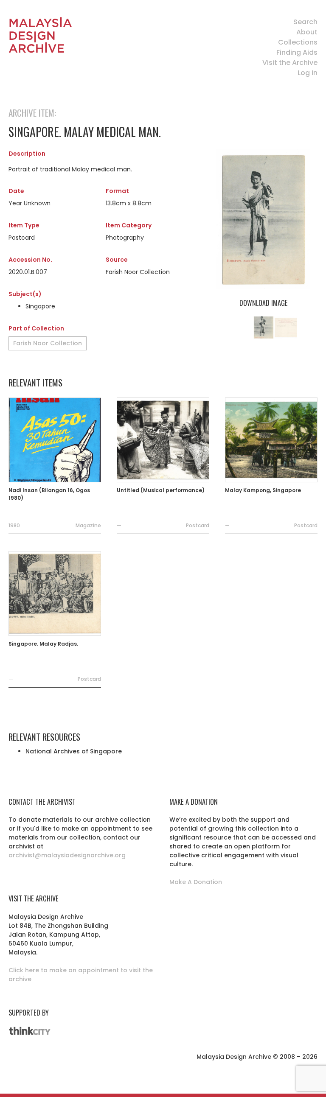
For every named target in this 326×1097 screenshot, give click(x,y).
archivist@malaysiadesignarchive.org (67, 855)
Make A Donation (195, 882)
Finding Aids (297, 52)
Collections (298, 42)
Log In (308, 73)
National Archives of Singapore (73, 751)
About (307, 32)
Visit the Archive (290, 62)
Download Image (263, 303)
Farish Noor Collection (47, 343)
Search (305, 22)
